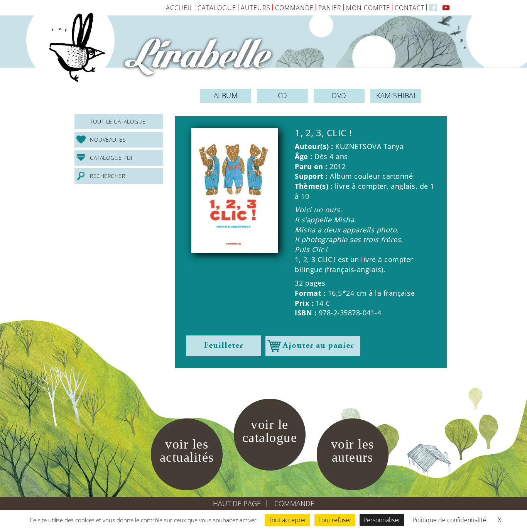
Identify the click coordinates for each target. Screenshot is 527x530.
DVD (339, 95)
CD (282, 95)
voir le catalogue (269, 431)
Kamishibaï (396, 95)
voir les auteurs (352, 450)
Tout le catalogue (118, 121)
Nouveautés (108, 139)
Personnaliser (381, 520)
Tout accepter (287, 520)
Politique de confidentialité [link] (449, 520)
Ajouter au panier (318, 346)
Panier (329, 7)
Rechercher (107, 175)
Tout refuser (334, 520)
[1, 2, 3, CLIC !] (234, 190)
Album (226, 95)
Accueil (179, 7)
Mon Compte (368, 7)
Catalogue (217, 7)
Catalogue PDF (112, 157)
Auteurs (255, 7)
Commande (294, 7)
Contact (409, 7)
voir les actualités (187, 450)
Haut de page (237, 503)
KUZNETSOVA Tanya (369, 146)
